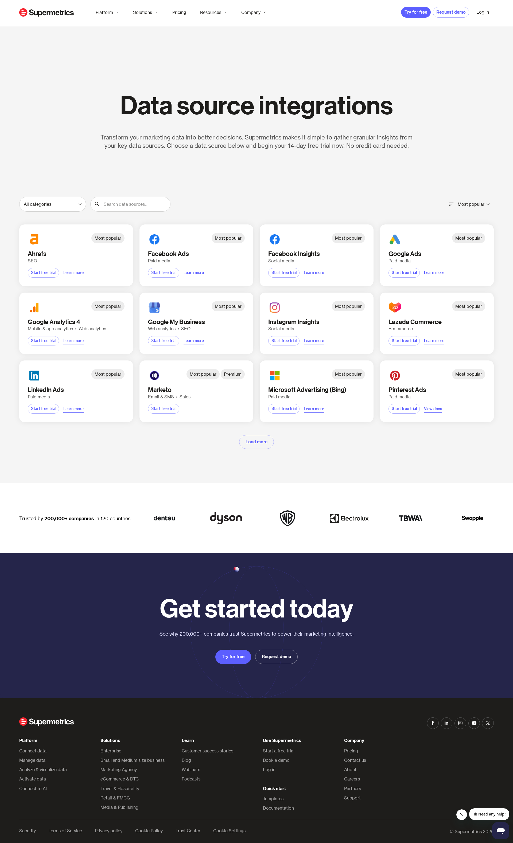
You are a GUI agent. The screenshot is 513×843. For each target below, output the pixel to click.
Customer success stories (207, 750)
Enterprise (110, 750)
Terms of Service (65, 831)
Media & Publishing (119, 807)
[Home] (46, 12)
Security (27, 831)
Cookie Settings (229, 831)
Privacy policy (108, 831)
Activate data (32, 778)
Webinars (191, 769)
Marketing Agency (118, 769)
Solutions (142, 12)
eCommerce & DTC (119, 778)
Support (352, 797)
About (350, 769)
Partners (352, 788)
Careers (352, 778)
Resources (210, 12)
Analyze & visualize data (43, 769)
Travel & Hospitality (119, 788)
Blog (186, 760)
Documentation (278, 807)
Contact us (355, 760)
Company (251, 12)
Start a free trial (278, 750)
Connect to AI (33, 788)
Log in (269, 769)
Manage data (32, 760)
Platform (104, 12)
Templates (273, 798)
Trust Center (188, 831)
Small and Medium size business (132, 760)
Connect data (32, 750)
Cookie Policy (149, 831)
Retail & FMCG (115, 797)
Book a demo (276, 760)
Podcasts (191, 778)
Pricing (179, 12)
